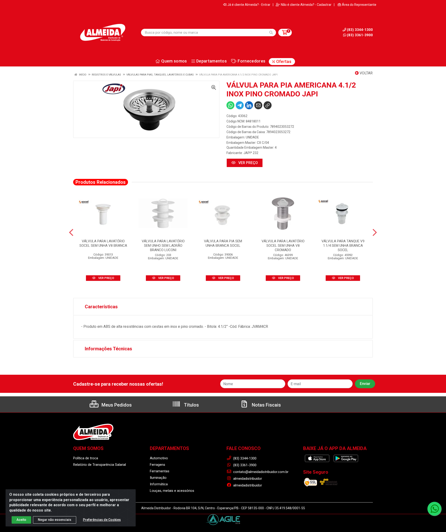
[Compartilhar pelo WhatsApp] (230, 105)
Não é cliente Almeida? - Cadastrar (306, 4)
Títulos (191, 405)
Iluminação (158, 478)
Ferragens (157, 465)
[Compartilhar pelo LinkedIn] (249, 105)
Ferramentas (159, 471)
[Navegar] (71, 233)
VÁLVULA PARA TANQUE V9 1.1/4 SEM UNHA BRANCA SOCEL (342, 245)
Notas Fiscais (266, 405)
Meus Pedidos (116, 405)
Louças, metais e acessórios (172, 491)
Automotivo (159, 458)
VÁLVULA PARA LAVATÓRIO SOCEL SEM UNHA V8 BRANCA (103, 243)
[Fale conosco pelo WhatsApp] (434, 509)
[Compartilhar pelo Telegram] (240, 105)
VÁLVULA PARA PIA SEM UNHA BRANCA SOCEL (223, 243)
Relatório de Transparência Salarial (99, 465)
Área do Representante (359, 4)
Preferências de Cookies (102, 520)
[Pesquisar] (271, 32)
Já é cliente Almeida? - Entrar (248, 4)
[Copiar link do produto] (268, 105)
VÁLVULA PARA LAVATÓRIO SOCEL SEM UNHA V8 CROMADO (283, 245)
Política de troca (85, 458)
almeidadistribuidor (247, 478)
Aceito (21, 520)
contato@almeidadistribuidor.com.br (260, 472)
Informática (159, 484)
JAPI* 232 (250, 153)
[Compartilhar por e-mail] (258, 105)
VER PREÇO (247, 163)
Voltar (366, 73)
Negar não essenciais (54, 520)
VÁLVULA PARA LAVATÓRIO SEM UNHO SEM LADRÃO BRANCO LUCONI (163, 245)
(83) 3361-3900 (360, 35)
